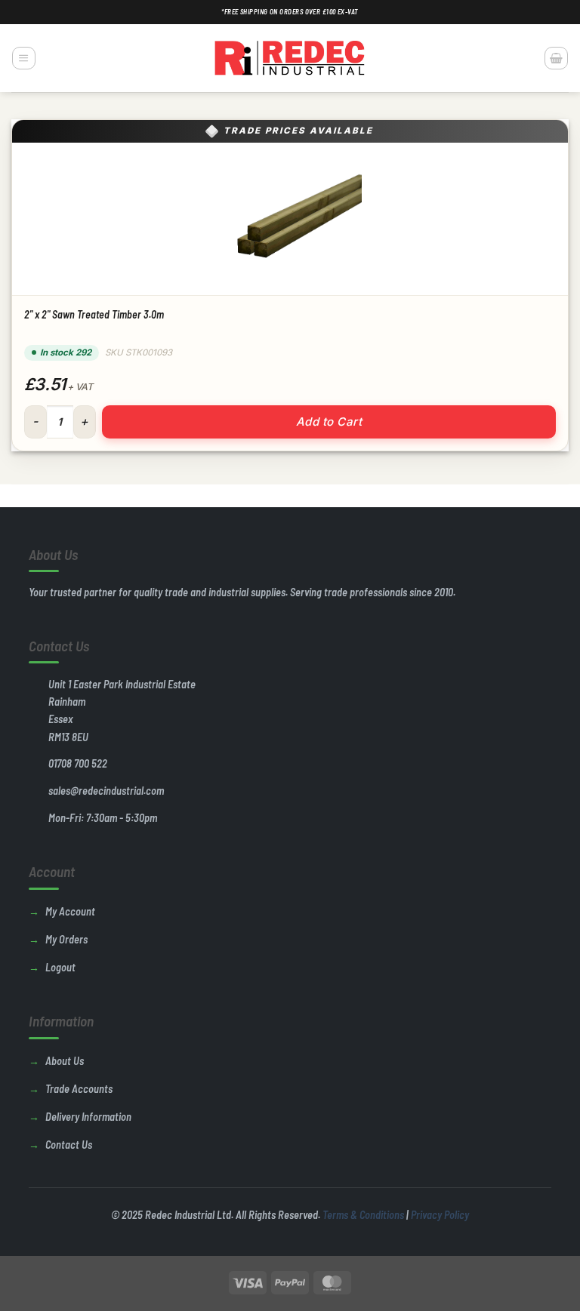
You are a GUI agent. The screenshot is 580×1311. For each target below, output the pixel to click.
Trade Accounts (79, 1088)
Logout (60, 967)
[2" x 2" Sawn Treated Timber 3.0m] (290, 219)
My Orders (66, 939)
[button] (23, 58)
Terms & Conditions (363, 1214)
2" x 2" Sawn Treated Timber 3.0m (94, 314)
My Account (70, 911)
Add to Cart (329, 421)
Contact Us (68, 1144)
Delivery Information (88, 1116)
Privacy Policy (440, 1214)
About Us (64, 1060)
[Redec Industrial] (290, 58)
